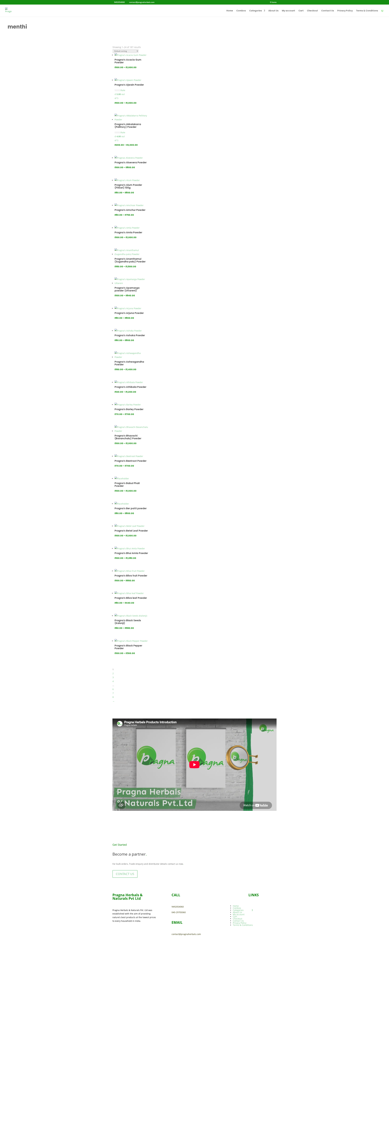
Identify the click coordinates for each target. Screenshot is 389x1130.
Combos (241, 11)
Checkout (312, 11)
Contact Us (327, 11)
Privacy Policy (345, 11)
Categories (255, 11)
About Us (273, 11)
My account (288, 11)
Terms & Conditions (367, 11)
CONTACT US (125, 874)
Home (229, 11)
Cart (301, 11)
